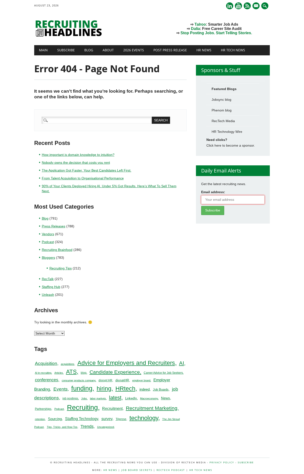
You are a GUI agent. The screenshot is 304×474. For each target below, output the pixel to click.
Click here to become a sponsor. (230, 145)
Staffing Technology (81, 419)
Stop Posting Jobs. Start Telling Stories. (216, 33)
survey (106, 419)
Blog (88, 50)
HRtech (125, 388)
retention (40, 419)
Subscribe (66, 50)
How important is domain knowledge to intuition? (78, 155)
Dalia (195, 29)
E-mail (256, 6)
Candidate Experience (115, 372)
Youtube (238, 5)
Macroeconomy (149, 398)
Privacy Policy (221, 462)
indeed (144, 389)
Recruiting (82, 407)
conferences (46, 380)
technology (143, 418)
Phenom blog (222, 110)
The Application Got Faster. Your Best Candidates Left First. (86, 170)
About (108, 50)
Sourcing (55, 419)
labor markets (98, 398)
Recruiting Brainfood (57, 250)
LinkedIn (131, 398)
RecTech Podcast (171, 470)
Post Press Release (170, 50)
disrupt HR (105, 380)
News (165, 398)
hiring (104, 388)
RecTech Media (223, 121)
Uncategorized (105, 427)
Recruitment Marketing (151, 408)
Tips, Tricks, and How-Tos (62, 427)
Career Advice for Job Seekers (163, 372)
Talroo (200, 24)
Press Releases (53, 226)
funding (81, 388)
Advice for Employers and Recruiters (126, 363)
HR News (203, 50)
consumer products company (78, 380)
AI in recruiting (43, 372)
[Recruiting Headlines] (69, 35)
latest (115, 398)
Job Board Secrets (136, 470)
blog (83, 372)
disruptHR (122, 380)
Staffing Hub (51, 287)
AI (181, 363)
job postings (70, 398)
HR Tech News (233, 50)
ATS (71, 372)
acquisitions (67, 364)
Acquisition (46, 363)
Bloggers (48, 257)
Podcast (48, 242)
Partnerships (43, 409)
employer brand (141, 380)
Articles (58, 372)
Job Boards (161, 389)
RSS (247, 5)
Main (43, 50)
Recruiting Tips (60, 268)
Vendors (48, 234)
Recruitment (112, 409)
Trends (87, 426)
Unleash (48, 295)
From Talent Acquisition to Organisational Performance (83, 178)
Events (60, 389)
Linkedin (229, 5)
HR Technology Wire (227, 132)
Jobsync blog (221, 99)
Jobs (84, 398)
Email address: (213, 192)
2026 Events (133, 50)
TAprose (121, 419)
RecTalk (48, 279)
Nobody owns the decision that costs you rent (76, 162)
